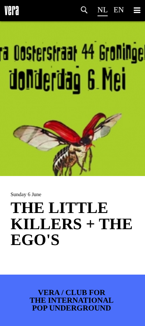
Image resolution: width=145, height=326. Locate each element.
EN (119, 9)
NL (102, 9)
